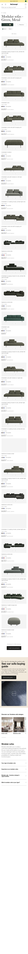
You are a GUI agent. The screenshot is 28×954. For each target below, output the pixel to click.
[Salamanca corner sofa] (14, 243)
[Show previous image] (12, 48)
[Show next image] (15, 48)
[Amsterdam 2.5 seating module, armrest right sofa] (14, 193)
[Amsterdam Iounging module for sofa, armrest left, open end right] (14, 268)
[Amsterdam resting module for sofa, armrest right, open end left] (14, 394)
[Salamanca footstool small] (14, 445)
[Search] (25, 7)
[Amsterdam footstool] (14, 144)
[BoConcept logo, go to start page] (14, 4)
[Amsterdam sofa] (14, 94)
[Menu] (2, 4)
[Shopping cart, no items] (25, 4)
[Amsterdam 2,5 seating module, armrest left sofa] (14, 420)
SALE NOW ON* (14, 1)
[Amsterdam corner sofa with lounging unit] (14, 69)
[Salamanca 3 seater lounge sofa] (14, 597)
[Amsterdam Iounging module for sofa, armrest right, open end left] (14, 470)
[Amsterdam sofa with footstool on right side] (14, 370)
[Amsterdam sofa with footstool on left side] (14, 169)
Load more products (14, 648)
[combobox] (14, 7)
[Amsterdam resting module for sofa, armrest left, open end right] (14, 43)
